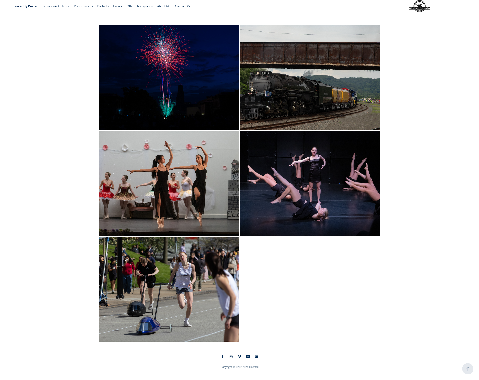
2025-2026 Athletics (56, 6)
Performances (83, 6)
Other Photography (140, 6)
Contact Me (183, 6)
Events (117, 6)
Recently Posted (26, 6)
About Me (163, 6)
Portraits (103, 6)
